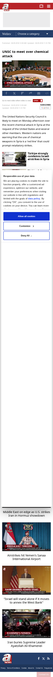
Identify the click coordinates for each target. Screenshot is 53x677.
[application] (26, 338)
